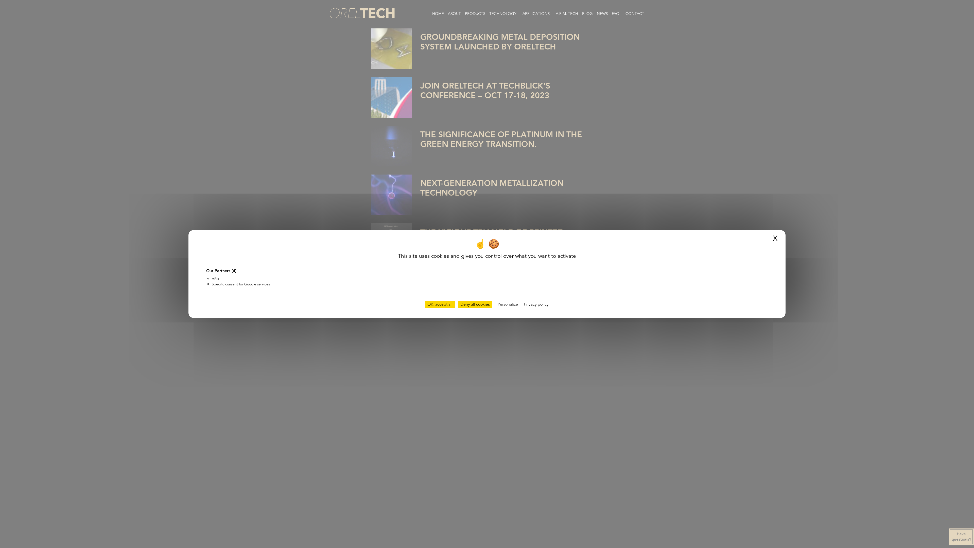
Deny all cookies (475, 304)
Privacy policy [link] (536, 304)
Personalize (508, 304)
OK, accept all (440, 304)
